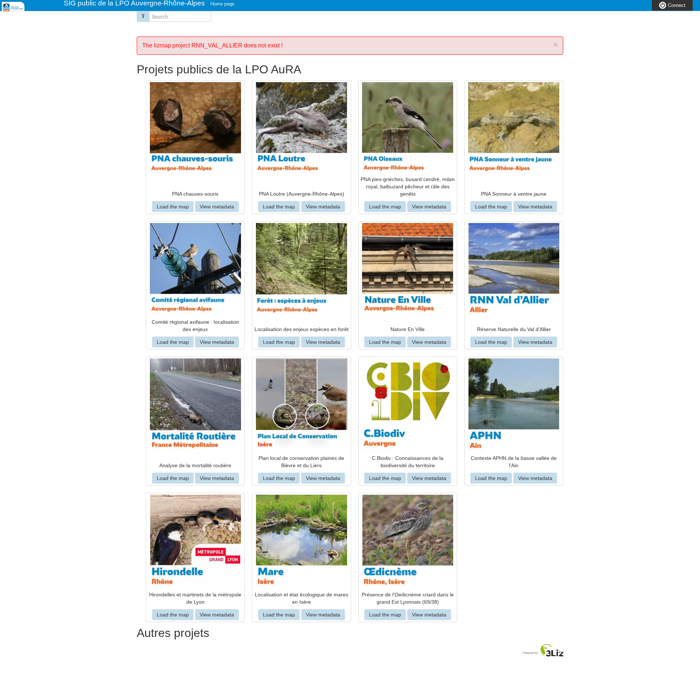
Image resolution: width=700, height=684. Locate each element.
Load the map (173, 207)
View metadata (217, 207)
